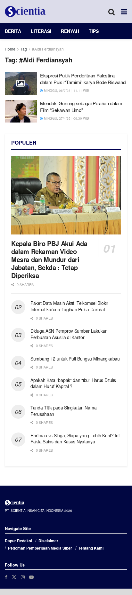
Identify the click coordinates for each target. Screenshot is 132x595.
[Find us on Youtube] (31, 577)
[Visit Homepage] (25, 11)
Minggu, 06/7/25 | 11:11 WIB (66, 90)
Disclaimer (48, 540)
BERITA (13, 31)
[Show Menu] (124, 11)
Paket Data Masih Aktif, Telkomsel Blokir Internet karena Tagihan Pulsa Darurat (69, 306)
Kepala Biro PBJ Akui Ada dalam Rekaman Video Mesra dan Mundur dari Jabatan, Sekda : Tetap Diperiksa (49, 259)
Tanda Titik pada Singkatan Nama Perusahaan (63, 410)
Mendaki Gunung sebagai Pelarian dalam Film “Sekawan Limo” (81, 106)
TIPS (94, 31)
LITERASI (41, 31)
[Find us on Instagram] (23, 577)
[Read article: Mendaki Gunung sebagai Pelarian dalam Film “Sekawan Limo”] (21, 111)
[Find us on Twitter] (14, 577)
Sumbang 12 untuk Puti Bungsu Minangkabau (75, 358)
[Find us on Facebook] (6, 577)
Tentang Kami (90, 548)
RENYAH (70, 31)
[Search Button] (111, 11)
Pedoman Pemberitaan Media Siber (40, 548)
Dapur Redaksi (18, 540)
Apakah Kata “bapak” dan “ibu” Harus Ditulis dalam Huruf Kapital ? (73, 383)
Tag (24, 49)
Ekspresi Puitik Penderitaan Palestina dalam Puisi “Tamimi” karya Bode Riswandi (83, 78)
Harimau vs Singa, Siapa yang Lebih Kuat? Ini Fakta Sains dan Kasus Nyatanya (75, 438)
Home (10, 49)
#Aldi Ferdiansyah (48, 49)
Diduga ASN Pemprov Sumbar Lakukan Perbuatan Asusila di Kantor (69, 334)
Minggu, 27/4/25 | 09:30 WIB (66, 118)
